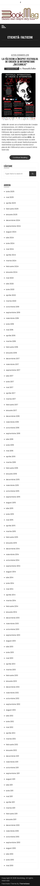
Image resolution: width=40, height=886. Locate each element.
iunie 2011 (9, 790)
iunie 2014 (10, 583)
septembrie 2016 (13, 433)
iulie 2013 (9, 646)
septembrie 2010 (13, 842)
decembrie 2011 (12, 756)
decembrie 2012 (12, 687)
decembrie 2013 (12, 618)
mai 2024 (10, 249)
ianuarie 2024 (11, 272)
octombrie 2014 (12, 560)
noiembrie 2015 (12, 485)
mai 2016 (9, 451)
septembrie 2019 (13, 312)
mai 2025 (10, 197)
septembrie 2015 (13, 497)
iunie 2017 (10, 381)
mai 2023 (10, 278)
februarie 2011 (11, 813)
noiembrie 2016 (12, 422)
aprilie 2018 (10, 335)
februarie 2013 (12, 675)
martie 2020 (11, 301)
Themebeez (24, 883)
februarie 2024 (12, 266)
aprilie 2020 (11, 295)
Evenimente (21, 55)
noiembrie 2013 (12, 623)
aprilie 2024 (11, 255)
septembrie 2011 (13, 773)
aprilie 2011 (10, 802)
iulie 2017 (9, 376)
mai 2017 (9, 387)
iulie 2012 (9, 716)
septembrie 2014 (13, 566)
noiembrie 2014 (12, 554)
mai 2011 (9, 796)
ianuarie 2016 (11, 474)
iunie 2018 (10, 324)
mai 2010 (9, 865)
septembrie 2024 (13, 226)
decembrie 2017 (13, 358)
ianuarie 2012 (11, 750)
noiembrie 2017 (12, 364)
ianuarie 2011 (11, 819)
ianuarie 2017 (11, 410)
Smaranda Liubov (29, 68)
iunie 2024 (10, 243)
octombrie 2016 (12, 428)
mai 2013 (9, 658)
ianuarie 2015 (11, 543)
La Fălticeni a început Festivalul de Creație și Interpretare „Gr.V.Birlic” (20, 61)
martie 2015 (11, 531)
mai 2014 (9, 589)
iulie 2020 (10, 283)
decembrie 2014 (13, 548)
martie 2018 (11, 341)
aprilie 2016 (10, 456)
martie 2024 (11, 260)
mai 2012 (9, 727)
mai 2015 (9, 520)
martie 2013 (11, 669)
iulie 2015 (9, 508)
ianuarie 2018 (11, 353)
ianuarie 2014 (11, 612)
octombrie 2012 (12, 698)
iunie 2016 (10, 445)
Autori (13, 55)
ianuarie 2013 (11, 681)
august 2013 (11, 641)
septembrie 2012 (13, 704)
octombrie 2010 (12, 837)
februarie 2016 (12, 468)
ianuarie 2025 (11, 214)
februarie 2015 (12, 537)
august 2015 (11, 502)
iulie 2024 (10, 237)
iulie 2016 (9, 439)
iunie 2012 (10, 721)
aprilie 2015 (10, 525)
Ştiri (27, 55)
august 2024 (11, 232)
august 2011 (10, 779)
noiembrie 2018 (12, 318)
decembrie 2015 (13, 479)
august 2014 (11, 572)
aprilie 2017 (10, 393)
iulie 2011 (9, 785)
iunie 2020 (10, 289)
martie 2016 (11, 462)
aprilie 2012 (10, 733)
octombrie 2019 (12, 307)
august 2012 (11, 710)
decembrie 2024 (13, 220)
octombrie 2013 (12, 629)
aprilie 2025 (11, 203)
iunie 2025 (10, 191)
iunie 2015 (10, 514)
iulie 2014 (9, 577)
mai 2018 (9, 330)
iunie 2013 (10, 652)
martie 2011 (10, 808)
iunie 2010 (10, 860)
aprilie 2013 (10, 664)
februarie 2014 (12, 606)
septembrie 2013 (13, 635)
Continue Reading (20, 157)
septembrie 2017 (13, 370)
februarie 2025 (12, 209)
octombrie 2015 (12, 491)
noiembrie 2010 (12, 831)
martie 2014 (11, 600)
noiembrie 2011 (12, 762)
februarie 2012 (12, 744)
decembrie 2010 (13, 825)
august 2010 (11, 848)
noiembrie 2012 (12, 692)
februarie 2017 (12, 404)
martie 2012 (11, 739)
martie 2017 (11, 399)
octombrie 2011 (12, 767)
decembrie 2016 (13, 416)
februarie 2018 (12, 347)
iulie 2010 (9, 854)
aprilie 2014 (10, 595)
